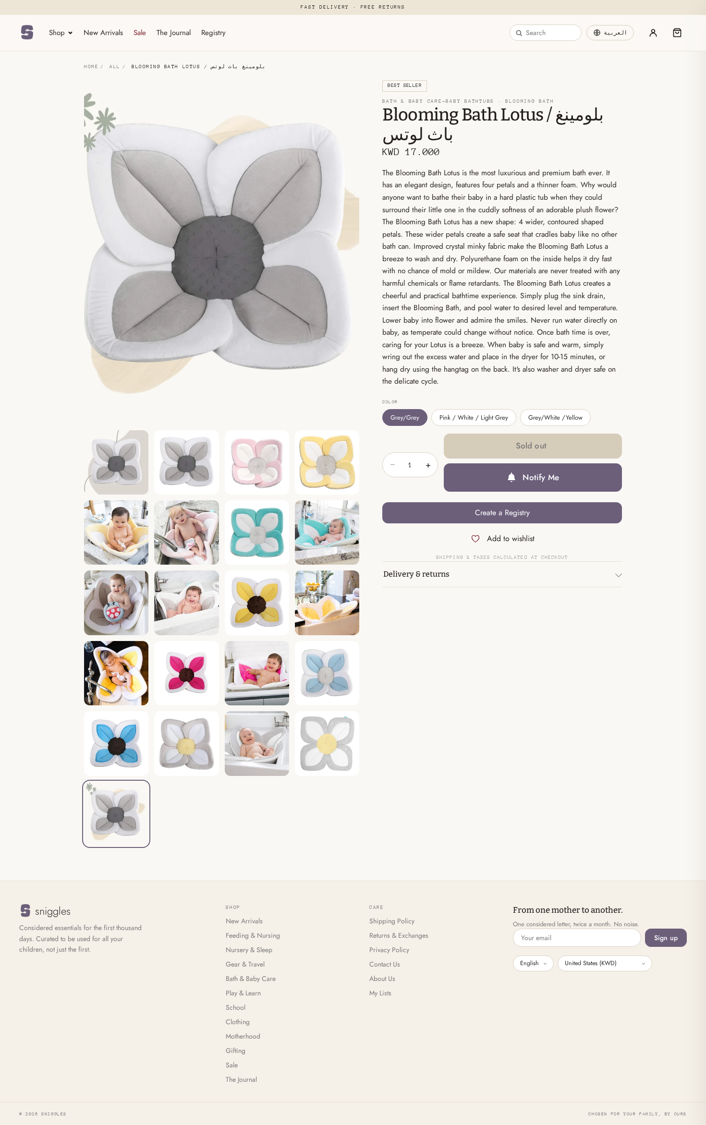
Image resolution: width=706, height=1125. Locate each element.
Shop (57, 32)
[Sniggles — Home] (27, 32)
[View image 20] (327, 743)
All (115, 67)
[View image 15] (257, 673)
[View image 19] (257, 743)
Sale (140, 32)
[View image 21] (116, 814)
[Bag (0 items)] (677, 32)
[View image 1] (116, 462)
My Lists (380, 993)
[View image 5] (116, 532)
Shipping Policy (391, 921)
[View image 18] (186, 743)
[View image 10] (186, 602)
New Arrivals (103, 32)
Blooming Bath (529, 101)
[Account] (653, 32)
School (235, 1007)
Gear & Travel (245, 964)
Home (91, 67)
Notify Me (541, 477)
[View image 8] (327, 532)
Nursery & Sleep (249, 950)
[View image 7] (257, 532)
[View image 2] (186, 462)
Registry (213, 32)
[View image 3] (257, 462)
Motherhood (243, 1036)
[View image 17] (116, 743)
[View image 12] (327, 602)
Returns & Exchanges (398, 935)
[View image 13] (116, 673)
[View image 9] (116, 602)
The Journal (174, 32)
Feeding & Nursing (253, 935)
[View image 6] (186, 532)
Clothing (238, 1022)
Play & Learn (243, 993)
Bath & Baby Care (251, 978)
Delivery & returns (416, 574)
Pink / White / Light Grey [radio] (473, 417)
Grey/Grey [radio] (404, 417)
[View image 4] (327, 462)
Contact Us (384, 964)
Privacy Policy (389, 950)
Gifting (235, 1050)
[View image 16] (327, 673)
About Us (382, 978)
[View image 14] (186, 673)
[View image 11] (257, 602)
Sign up (666, 938)
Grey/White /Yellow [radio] (555, 417)
